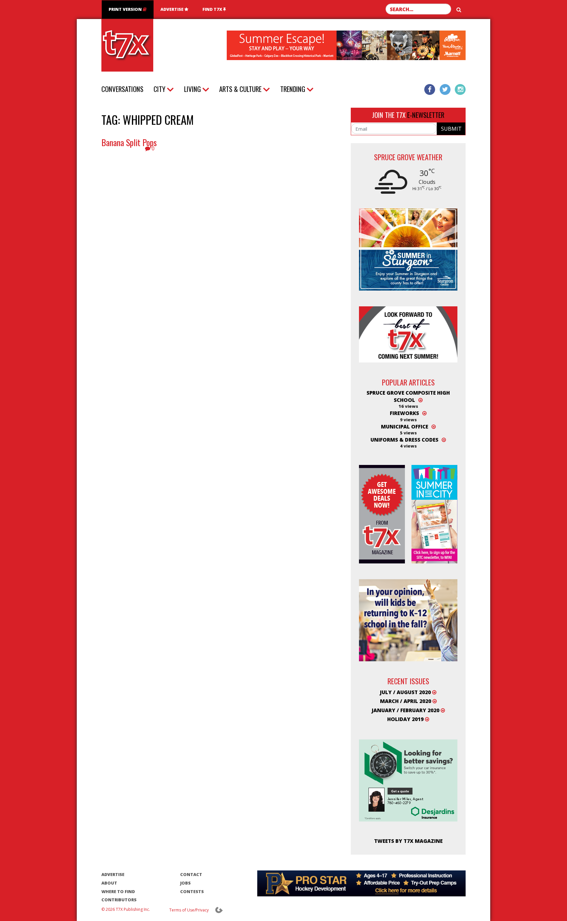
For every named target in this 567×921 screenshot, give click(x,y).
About (109, 883)
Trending (292, 89)
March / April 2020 (406, 701)
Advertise (172, 9)
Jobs (185, 883)
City (159, 89)
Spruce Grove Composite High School (408, 396)
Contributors (118, 900)
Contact (191, 874)
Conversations (122, 89)
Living (192, 89)
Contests (192, 891)
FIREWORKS (404, 413)
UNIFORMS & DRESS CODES (404, 439)
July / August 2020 (406, 692)
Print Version (126, 9)
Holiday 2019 (406, 719)
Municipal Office (404, 426)
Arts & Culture (240, 89)
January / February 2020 (406, 710)
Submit (451, 128)
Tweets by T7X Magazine (408, 841)
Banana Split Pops (129, 142)
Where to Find (118, 891)
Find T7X (212, 9)
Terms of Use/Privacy (189, 910)
